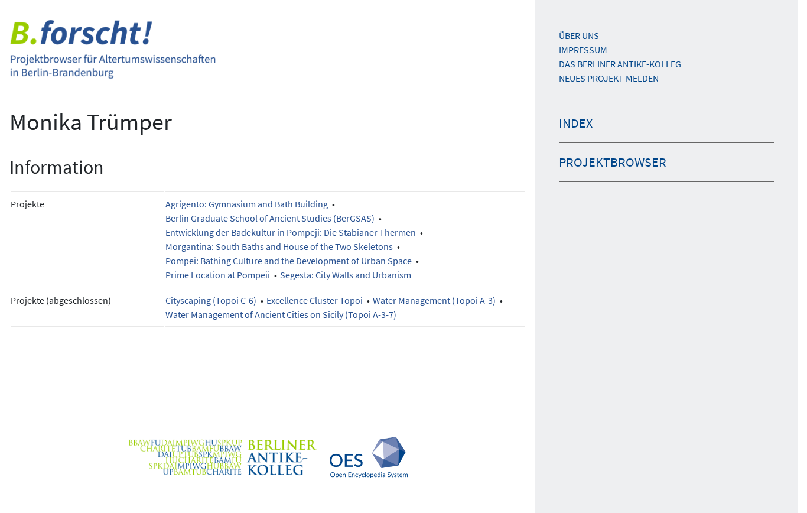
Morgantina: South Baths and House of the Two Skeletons (279, 246)
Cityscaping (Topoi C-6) (210, 300)
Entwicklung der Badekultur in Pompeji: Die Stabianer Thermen (290, 232)
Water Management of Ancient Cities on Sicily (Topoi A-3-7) (280, 314)
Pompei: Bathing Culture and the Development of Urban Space (288, 261)
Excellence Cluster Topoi (314, 300)
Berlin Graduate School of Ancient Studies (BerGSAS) (270, 218)
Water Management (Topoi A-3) (434, 300)
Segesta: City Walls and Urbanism (345, 275)
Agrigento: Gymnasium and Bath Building (246, 204)
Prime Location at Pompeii (217, 275)
